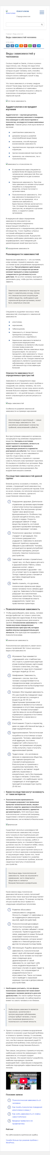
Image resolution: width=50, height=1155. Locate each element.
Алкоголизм (23, 11)
